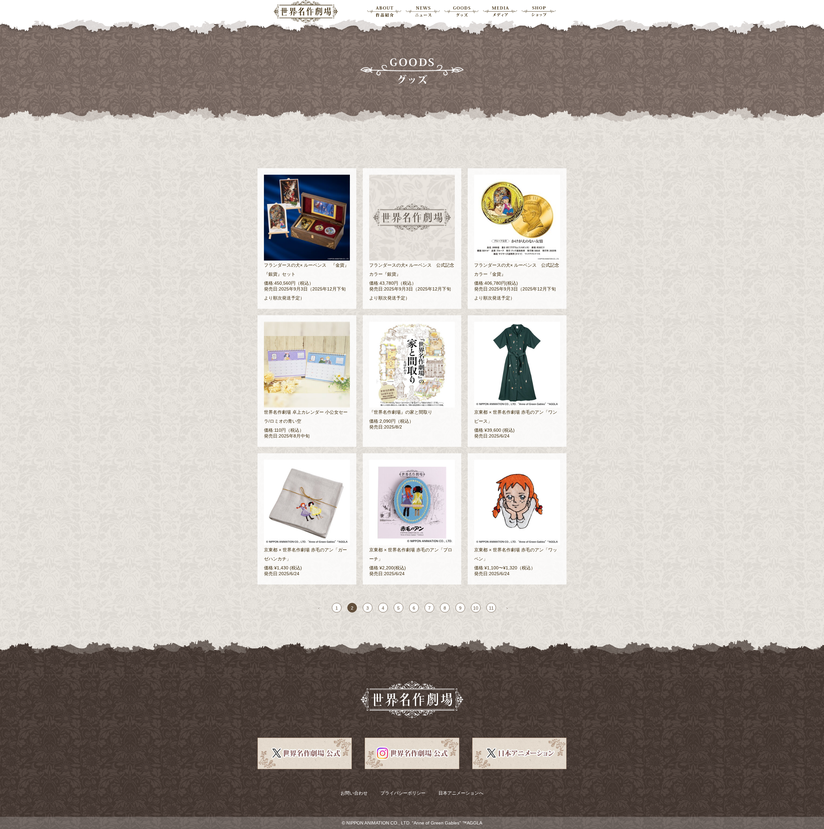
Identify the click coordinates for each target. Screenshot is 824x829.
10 (475, 608)
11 (491, 608)
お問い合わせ (354, 793)
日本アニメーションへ (460, 793)
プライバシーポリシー (403, 793)
